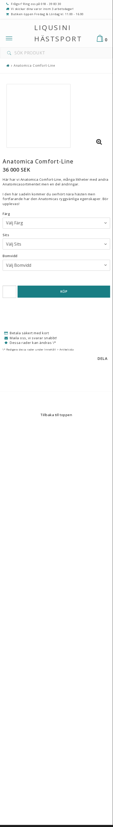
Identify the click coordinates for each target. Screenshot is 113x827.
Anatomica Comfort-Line (34, 65)
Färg (6, 213)
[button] (99, 142)
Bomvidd (10, 255)
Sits (6, 235)
